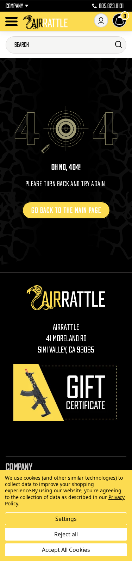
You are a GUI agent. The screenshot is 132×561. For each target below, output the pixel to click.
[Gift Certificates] (66, 392)
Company (14, 6)
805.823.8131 (111, 6)
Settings (66, 519)
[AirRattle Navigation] (11, 21)
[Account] (101, 20)
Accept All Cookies (66, 550)
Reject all (66, 534)
